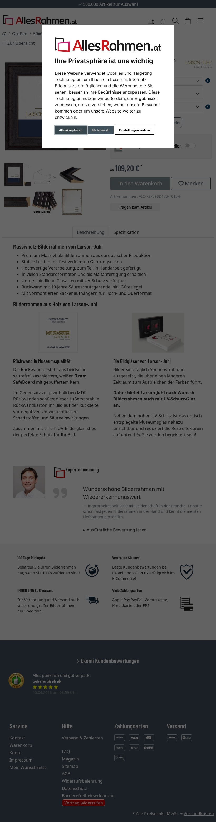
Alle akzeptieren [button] (70, 130)
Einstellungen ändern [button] (134, 130)
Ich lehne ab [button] (100, 130)
